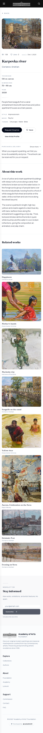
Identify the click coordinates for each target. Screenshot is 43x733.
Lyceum (6, 686)
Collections (7, 661)
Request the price (12, 130)
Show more (34, 147)
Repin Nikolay (6, 507)
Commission (7, 699)
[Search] (39, 4)
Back (6, 13)
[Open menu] (4, 4)
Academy (6, 682)
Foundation (7, 678)
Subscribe (10, 612)
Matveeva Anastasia (9, 374)
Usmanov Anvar (7, 279)
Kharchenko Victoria (9, 326)
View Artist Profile (12, 136)
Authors (6, 665)
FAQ (4, 707)
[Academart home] (21, 3)
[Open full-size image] (21, 33)
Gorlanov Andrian (10, 66)
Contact (6, 703)
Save (31, 130)
